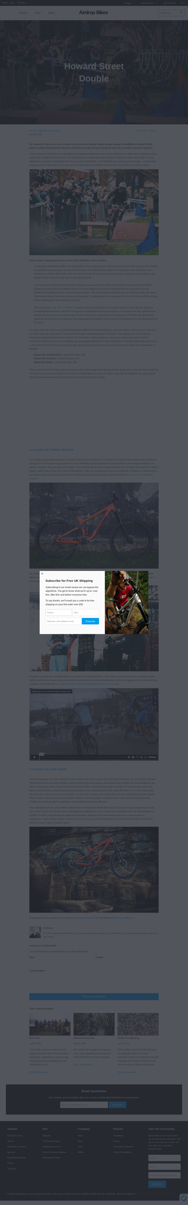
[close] (42, 573)
